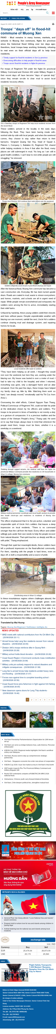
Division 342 (34, 627)
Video (3, 961)
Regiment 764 (23, 627)
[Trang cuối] (53, 700)
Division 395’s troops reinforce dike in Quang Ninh (24, 649)
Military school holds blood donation (26, 654)
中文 (22, 9)
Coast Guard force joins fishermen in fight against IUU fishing (28, 685)
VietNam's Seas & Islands (13, 892)
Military (4, 18)
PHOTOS (4, 708)
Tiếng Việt (14, 9)
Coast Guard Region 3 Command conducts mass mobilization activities (28, 659)
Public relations (18, 18)
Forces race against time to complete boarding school (26, 678)
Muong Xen (12, 627)
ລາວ (27, 9)
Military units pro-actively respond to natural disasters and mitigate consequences (27, 665)
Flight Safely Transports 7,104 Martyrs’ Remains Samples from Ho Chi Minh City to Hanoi (41, 968)
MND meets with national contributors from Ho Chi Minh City (28, 636)
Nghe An (43, 627)
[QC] (28, 850)
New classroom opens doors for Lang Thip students (25, 691)
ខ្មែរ (32, 9)
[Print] (53, 23)
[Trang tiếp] (49, 700)
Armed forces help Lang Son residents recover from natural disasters (27, 642)
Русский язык (41, 9)
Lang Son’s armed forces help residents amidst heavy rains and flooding (27, 672)
